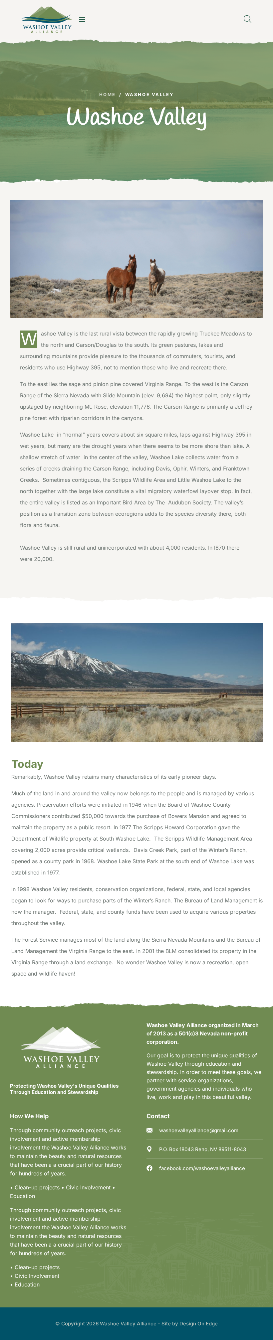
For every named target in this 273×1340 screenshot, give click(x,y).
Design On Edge (198, 1323)
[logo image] (47, 19)
